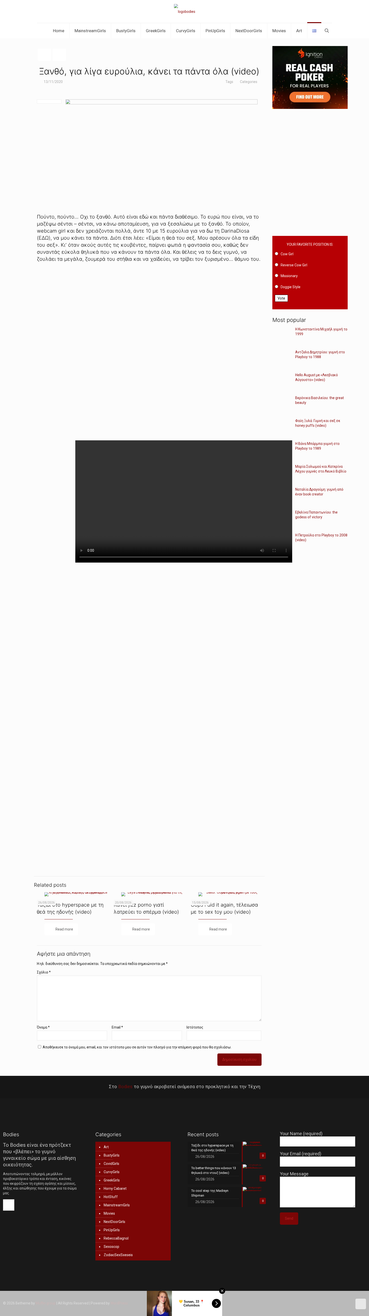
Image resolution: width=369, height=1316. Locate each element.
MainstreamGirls (117, 1205)
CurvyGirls (111, 1172)
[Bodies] (184, 11)
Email (117, 1027)
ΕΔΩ (44, 238)
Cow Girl (287, 254)
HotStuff (111, 1197)
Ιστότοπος (195, 1027)
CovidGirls (111, 1164)
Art (106, 1147)
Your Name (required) (301, 1133)
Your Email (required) (300, 1153)
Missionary (289, 276)
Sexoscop (111, 1247)
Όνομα (43, 1027)
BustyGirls (111, 1155)
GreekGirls (112, 1180)
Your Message (294, 1173)
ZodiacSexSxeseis (118, 1255)
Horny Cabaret (115, 1188)
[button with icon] (8, 1205)
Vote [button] (281, 298)
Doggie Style (290, 287)
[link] (149, 351)
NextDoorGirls (114, 1222)
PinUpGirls (112, 1230)
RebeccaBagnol (116, 1238)
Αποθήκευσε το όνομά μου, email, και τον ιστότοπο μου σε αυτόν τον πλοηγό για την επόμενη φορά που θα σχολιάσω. (137, 1047)
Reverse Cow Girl (294, 265)
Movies (109, 1213)
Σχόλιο (44, 972)
